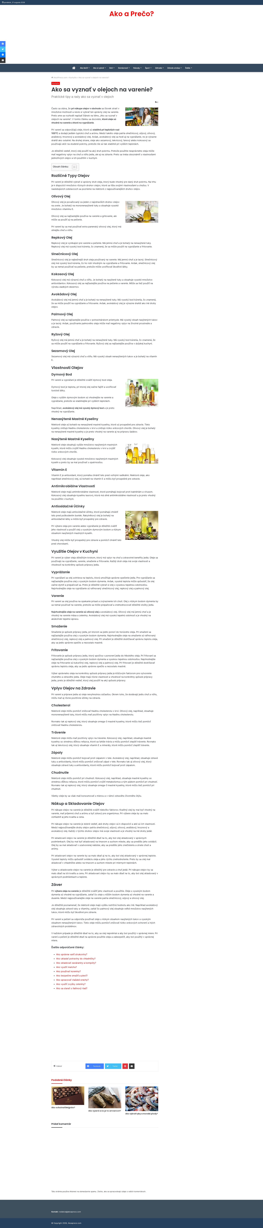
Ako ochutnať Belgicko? (63, 1107)
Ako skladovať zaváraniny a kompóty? (76, 962)
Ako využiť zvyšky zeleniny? (70, 984)
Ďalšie (187, 68)
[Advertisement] (131, 43)
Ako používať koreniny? (68, 971)
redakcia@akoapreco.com (70, 1212)
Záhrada (158, 68)
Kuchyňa (72, 77)
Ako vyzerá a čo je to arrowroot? (104, 1110)
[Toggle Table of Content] (73, 167)
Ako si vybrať (98, 68)
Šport (147, 68)
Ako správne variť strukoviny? (71, 954)
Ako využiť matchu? (66, 967)
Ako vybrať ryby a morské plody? (141, 1113)
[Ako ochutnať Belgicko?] (67, 1095)
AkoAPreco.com (60, 77)
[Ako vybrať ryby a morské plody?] (141, 1098)
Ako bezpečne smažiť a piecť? (72, 975)
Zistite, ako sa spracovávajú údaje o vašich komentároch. (121, 1191)
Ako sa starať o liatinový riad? (71, 988)
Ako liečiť (84, 68)
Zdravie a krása (173, 68)
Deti (111, 68)
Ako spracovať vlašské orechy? (72, 979)
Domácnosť (123, 68)
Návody (136, 68)
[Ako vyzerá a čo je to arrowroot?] (104, 1097)
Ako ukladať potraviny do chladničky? (75, 958)
